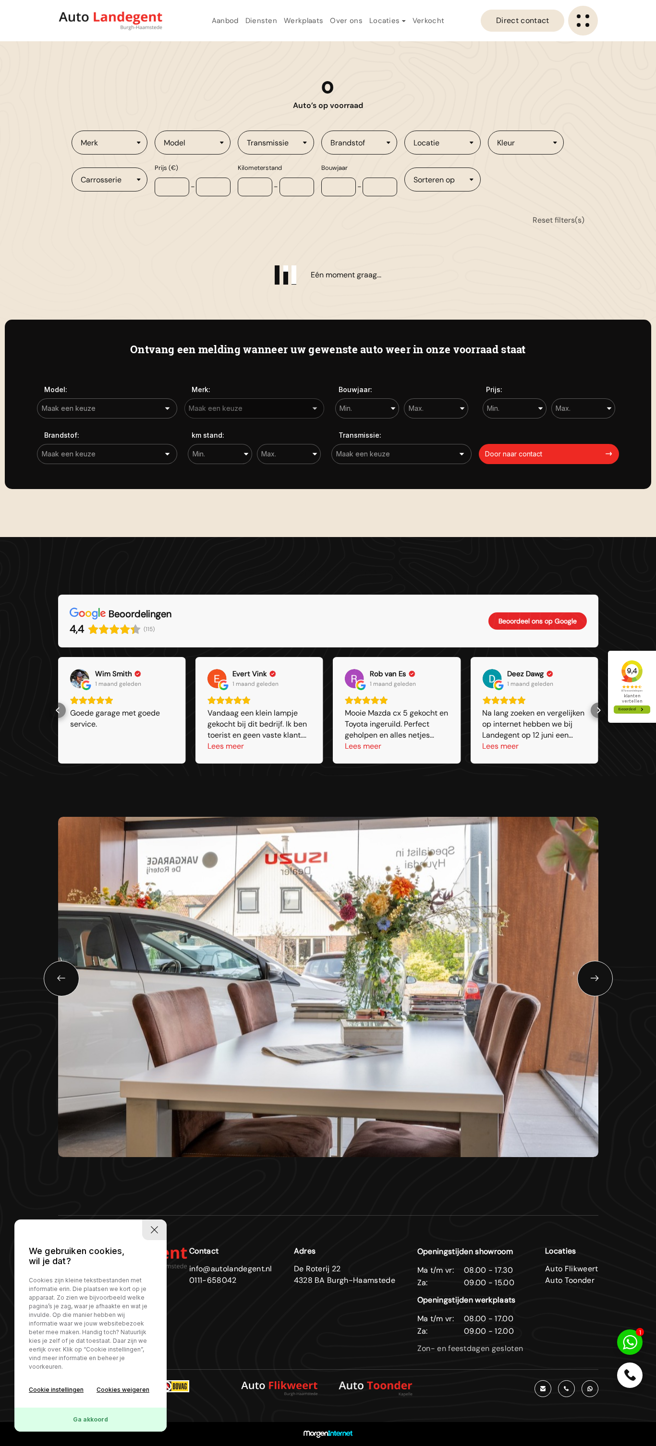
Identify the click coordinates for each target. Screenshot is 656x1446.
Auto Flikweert (571, 1269)
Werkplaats (303, 20)
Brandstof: (61, 435)
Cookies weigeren (123, 1389)
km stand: (208, 435)
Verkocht (429, 20)
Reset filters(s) (558, 220)
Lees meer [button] (225, 746)
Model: (55, 389)
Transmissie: (360, 435)
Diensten (261, 20)
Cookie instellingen (56, 1389)
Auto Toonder (570, 1280)
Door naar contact (513, 454)
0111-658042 (213, 1280)
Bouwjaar (334, 168)
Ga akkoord (90, 1419)
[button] (58, 710)
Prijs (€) (166, 168)
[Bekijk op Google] (79, 678)
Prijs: (494, 389)
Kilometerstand (260, 168)
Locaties (385, 20)
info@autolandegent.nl (230, 1269)
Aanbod (225, 20)
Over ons (346, 20)
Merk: (201, 389)
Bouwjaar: (355, 389)
